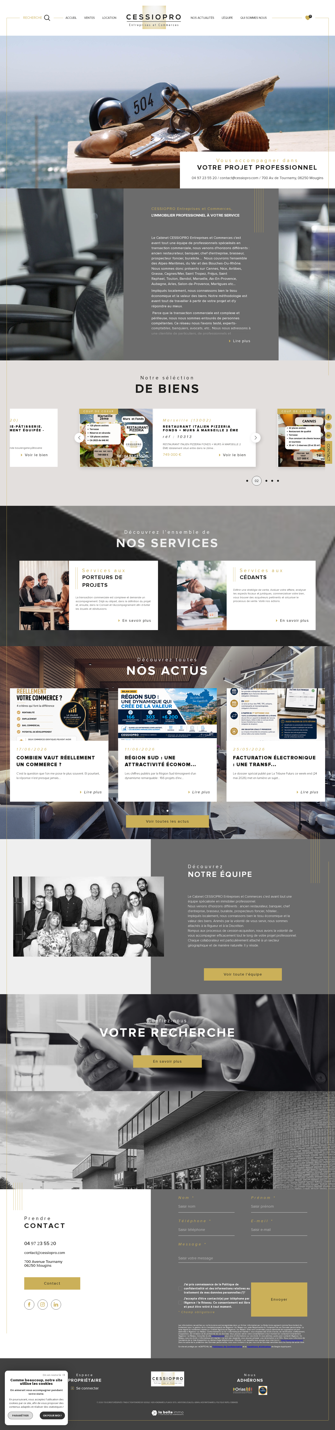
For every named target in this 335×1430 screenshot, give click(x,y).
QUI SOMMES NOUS (253, 18)
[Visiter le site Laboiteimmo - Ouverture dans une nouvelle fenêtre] (167, 1418)
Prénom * (263, 1198)
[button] (79, 438)
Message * (192, 1244)
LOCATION (109, 18)
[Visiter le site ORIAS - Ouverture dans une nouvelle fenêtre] (242, 1390)
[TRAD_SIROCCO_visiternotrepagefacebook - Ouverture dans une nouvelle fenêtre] (29, 1305)
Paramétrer (20, 1415)
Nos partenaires (208, 1402)
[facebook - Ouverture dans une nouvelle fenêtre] (328, 417)
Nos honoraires (158, 1402)
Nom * (186, 1198)
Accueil (71, 18)
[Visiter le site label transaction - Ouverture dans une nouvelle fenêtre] (263, 1390)
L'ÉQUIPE (227, 18)
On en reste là (52, 1375)
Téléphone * (195, 1221)
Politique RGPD (222, 1402)
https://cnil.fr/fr (218, 1336)
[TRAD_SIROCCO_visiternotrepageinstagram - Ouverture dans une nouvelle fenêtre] (43, 1305)
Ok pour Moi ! (52, 1415)
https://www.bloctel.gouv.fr (292, 1340)
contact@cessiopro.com (44, 1252)
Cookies (234, 1403)
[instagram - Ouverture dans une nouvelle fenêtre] (328, 426)
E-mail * (262, 1221)
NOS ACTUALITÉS (202, 18)
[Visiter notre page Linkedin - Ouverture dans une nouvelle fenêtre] (56, 1305)
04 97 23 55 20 (40, 1243)
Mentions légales (185, 1402)
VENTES (89, 18)
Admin (196, 1402)
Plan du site (171, 1402)
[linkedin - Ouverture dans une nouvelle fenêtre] (328, 435)
